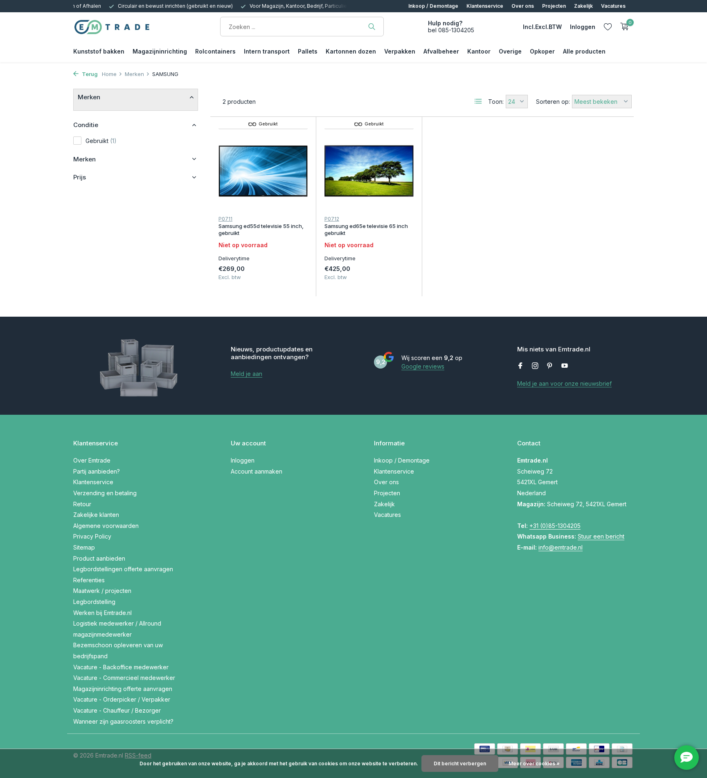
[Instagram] (535, 366)
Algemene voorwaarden (106, 525)
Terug (89, 74)
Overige (510, 51)
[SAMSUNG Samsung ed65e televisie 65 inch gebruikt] (369, 171)
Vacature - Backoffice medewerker (121, 667)
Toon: (496, 101)
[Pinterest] (550, 366)
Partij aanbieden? (96, 471)
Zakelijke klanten (96, 514)
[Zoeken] (372, 26)
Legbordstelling (94, 601)
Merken (134, 74)
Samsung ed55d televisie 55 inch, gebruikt (261, 229)
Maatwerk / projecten (102, 590)
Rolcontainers (215, 51)
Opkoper (542, 51)
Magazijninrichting (160, 51)
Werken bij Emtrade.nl (102, 612)
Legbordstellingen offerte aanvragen (123, 569)
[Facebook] (520, 366)
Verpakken (399, 51)
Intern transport (267, 51)
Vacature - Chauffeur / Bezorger (117, 710)
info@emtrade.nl (560, 547)
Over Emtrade (91, 460)
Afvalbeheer (441, 51)
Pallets (307, 51)
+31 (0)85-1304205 (555, 525)
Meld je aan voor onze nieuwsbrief (564, 383)
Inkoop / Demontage (433, 6)
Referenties (89, 580)
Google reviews (422, 366)
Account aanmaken (256, 471)
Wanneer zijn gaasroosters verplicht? (123, 721)
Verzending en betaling (105, 493)
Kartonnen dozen (351, 51)
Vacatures (613, 6)
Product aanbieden (99, 558)
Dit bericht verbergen (460, 763)
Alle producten (584, 51)
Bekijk (288, 275)
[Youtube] (564, 366)
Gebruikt (101, 140)
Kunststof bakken (98, 51)
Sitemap (84, 547)
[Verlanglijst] (607, 26)
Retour (82, 504)
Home (109, 74)
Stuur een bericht (601, 536)
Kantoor (479, 51)
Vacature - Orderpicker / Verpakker (121, 699)
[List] (478, 101)
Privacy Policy (92, 536)
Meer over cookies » (534, 763)
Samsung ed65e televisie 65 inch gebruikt (366, 229)
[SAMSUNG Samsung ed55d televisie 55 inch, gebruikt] (263, 171)
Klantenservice (484, 6)
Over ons (522, 6)
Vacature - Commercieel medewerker (124, 677)
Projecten (554, 6)
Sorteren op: (553, 101)
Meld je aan (246, 373)
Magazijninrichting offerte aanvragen (122, 688)
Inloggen (242, 460)
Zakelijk (583, 6)
